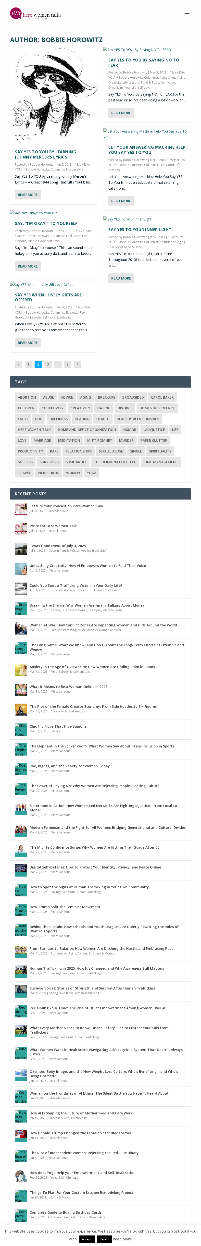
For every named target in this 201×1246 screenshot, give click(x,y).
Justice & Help (58, 590)
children (26, 408)
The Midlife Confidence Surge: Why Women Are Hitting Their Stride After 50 (94, 847)
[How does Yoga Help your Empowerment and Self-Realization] (21, 1176)
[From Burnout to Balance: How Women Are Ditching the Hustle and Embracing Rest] (21, 952)
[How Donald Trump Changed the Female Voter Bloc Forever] (21, 1136)
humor (129, 429)
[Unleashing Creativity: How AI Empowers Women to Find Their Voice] (21, 569)
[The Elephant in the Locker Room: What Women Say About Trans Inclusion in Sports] (21, 749)
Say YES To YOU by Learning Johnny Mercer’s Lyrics (45, 154)
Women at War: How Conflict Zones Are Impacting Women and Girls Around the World (103, 625)
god (38, 418)
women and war (110, 630)
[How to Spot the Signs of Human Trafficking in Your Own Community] (21, 890)
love (22, 440)
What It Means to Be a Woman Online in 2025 (68, 686)
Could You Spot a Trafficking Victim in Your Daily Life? (76, 585)
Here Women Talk (34, 429)
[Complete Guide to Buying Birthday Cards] (21, 1215)
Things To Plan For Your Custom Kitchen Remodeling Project (81, 1192)
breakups (106, 397)
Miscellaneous (58, 511)
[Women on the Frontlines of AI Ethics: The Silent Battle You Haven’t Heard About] (21, 1096)
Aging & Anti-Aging (172, 77)
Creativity (114, 82)
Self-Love (53, 241)
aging (85, 397)
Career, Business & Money (69, 610)
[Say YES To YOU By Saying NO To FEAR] (147, 50)
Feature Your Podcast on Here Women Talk (66, 506)
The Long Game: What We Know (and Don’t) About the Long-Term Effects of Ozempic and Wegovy (107, 647)
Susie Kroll (76, 462)
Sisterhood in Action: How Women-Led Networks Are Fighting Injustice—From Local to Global (103, 807)
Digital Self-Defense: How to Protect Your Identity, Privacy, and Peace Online (95, 867)
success (25, 462)
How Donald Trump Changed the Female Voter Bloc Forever (80, 1133)
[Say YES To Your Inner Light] (147, 219)
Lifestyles (94, 610)
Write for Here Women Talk (53, 526)
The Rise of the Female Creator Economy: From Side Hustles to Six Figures (93, 706)
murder (126, 440)
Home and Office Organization (87, 429)
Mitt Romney (99, 440)
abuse (48, 397)
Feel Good (73, 236)
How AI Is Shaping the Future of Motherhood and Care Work (81, 1113)
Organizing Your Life (122, 88)
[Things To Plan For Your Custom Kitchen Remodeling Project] (21, 1196)
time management (161, 462)
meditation (69, 440)
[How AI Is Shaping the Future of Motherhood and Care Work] (21, 1116)
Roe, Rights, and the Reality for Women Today (70, 766)
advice (67, 397)
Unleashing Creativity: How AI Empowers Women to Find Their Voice (88, 565)
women (73, 472)
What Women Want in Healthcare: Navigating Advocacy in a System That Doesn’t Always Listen (106, 1051)
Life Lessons (74, 169)
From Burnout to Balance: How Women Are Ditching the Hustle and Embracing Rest (101, 948)
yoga (91, 472)
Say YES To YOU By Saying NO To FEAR (143, 62)
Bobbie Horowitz (41, 164)
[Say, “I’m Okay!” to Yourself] (54, 213)
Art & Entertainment (61, 1217)
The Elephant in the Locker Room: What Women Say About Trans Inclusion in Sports (102, 746)
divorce (125, 408)
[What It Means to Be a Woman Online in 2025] (21, 690)
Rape (54, 451)
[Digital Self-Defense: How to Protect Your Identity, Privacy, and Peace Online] (21, 870)
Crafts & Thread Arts (90, 1217)
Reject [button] (104, 1239)
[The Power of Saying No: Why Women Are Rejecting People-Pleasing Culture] (21, 789)
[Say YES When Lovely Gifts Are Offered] (54, 285)
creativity (80, 408)
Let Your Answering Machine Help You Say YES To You (147, 150)
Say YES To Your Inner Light (140, 229)
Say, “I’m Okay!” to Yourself (46, 223)
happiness (59, 418)
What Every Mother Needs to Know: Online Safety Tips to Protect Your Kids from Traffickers (99, 1030)
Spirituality (64, 317)
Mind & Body (37, 241)
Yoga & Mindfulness (64, 1177)
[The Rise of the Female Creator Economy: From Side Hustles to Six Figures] (21, 710)
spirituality (160, 451)
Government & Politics (64, 551)
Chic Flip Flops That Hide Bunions (58, 726)
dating (104, 408)
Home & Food (59, 1197)
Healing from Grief (94, 551)
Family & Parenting (63, 630)
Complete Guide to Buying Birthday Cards (65, 1212)
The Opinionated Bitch (115, 462)
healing (82, 418)
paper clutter (154, 440)
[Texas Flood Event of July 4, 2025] (21, 549)
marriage (42, 440)
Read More (28, 194)
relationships (78, 451)
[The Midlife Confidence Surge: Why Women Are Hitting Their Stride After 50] (21, 850)
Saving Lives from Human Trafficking (94, 590)
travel (24, 472)
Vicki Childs (48, 472)
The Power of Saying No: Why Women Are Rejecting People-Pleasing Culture (94, 785)
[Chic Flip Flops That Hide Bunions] (21, 729)
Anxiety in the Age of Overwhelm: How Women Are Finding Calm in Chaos (92, 666)
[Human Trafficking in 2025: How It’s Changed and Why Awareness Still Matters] (21, 971)
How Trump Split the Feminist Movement (65, 906)
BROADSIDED (133, 397)
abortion (27, 397)
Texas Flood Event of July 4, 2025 (58, 545)
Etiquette (72, 312)
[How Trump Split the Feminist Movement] (21, 910)
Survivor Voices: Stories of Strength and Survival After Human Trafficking (92, 988)
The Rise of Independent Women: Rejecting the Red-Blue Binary (84, 1152)
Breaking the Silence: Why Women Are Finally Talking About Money (87, 605)
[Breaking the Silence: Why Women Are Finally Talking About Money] (21, 608)
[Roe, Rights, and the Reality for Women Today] (21, 769)
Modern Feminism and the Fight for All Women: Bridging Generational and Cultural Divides (108, 827)
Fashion (56, 731)
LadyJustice (154, 429)
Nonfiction (168, 82)
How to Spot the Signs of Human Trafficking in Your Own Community (89, 887)
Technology (79, 1118)
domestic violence (157, 408)
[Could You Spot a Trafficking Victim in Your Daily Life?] (21, 589)
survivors (49, 462)
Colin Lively (52, 408)
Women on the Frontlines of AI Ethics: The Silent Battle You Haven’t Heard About (99, 1093)
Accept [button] (87, 1239)
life (175, 429)
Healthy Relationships (138, 418)
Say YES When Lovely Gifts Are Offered (48, 297)
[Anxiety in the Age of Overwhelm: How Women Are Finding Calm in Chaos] (21, 670)
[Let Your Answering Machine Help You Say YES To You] (147, 134)
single (136, 451)
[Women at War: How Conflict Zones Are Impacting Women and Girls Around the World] (21, 628)
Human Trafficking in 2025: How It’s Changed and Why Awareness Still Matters (97, 968)
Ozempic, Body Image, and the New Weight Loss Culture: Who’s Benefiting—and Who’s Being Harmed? (104, 1073)
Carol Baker (162, 397)
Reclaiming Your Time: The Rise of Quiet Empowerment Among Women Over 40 (98, 1008)
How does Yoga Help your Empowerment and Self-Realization (83, 1172)
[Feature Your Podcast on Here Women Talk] (21, 509)
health (103, 418)
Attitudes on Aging (172, 242)
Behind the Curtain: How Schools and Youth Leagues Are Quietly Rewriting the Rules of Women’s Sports (104, 928)
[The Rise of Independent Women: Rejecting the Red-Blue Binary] (21, 1156)
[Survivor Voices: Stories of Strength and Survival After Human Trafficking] (21, 991)
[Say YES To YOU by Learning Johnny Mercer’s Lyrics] (54, 96)
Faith (23, 418)
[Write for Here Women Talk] (21, 529)
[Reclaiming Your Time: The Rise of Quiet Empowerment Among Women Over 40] (21, 1011)
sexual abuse (111, 451)
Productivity (30, 451)
